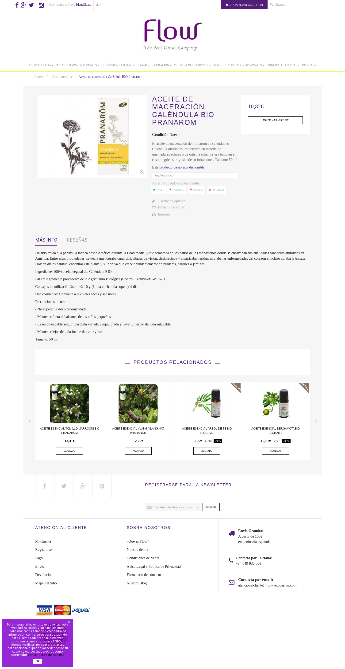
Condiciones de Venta (143, 558)
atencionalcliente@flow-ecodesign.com (267, 585)
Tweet (159, 189)
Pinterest (217, 189)
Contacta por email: (255, 579)
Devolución (44, 575)
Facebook (177, 189)
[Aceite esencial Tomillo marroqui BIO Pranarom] (69, 403)
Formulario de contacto (144, 575)
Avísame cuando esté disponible (175, 183)
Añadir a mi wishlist (275, 120)
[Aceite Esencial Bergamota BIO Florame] (275, 403)
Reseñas (77, 240)
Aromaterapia (62, 76)
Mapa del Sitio (46, 583)
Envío (39, 566)
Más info (46, 240)
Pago (39, 558)
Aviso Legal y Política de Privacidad (154, 566)
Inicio (39, 76)
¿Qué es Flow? (138, 541)
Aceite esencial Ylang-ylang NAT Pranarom (138, 430)
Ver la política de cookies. (46, 655)
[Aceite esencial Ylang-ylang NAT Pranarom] (138, 403)
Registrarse (43, 550)
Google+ (197, 189)
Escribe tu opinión (171, 201)
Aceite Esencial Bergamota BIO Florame (275, 430)
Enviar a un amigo (171, 207)
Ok (38, 661)
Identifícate (83, 4)
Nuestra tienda (137, 550)
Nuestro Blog (137, 583)
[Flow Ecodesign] (172, 34)
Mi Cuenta (43, 541)
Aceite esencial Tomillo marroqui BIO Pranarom (69, 430)
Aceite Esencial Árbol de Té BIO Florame (207, 430)
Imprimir (164, 214)
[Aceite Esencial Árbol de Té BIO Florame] (207, 403)
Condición (160, 135)
